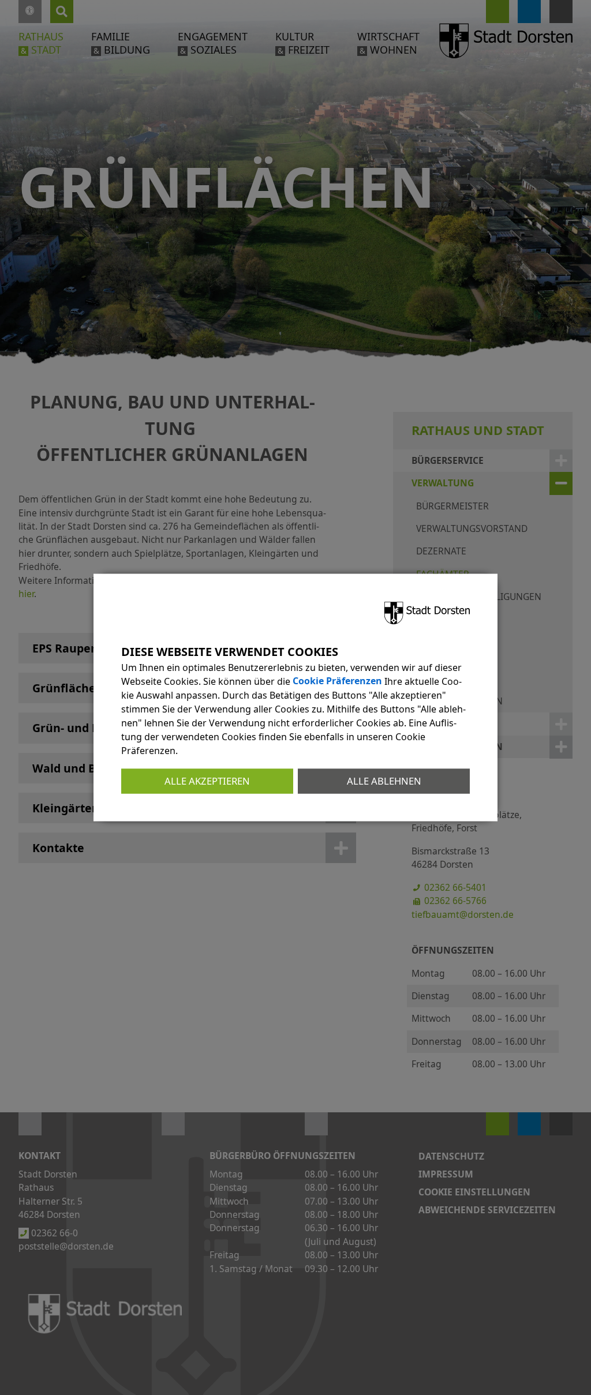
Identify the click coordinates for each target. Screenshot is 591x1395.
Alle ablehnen (384, 780)
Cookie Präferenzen (337, 681)
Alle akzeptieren (207, 780)
